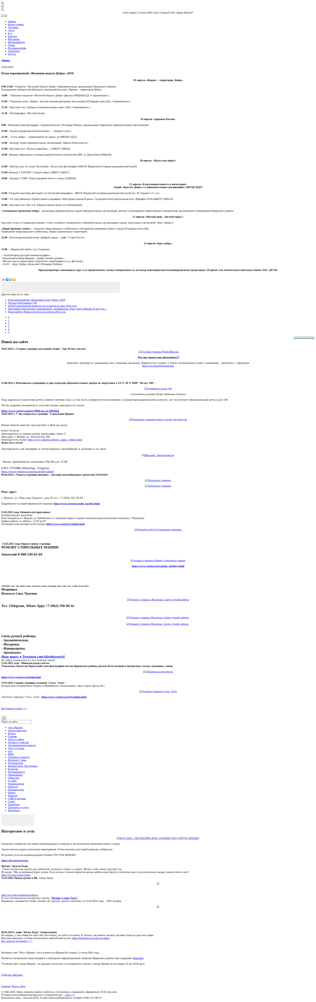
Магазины (13, 39)
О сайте (12, 780)
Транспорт (14, 51)
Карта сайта (18, 986)
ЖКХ (11, 754)
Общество (13, 777)
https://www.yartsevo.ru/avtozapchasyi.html (27, 471)
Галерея (12, 736)
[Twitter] (10, 279)
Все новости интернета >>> (17, 941)
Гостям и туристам (18, 742)
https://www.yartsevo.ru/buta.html (65, 524)
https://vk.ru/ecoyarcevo (15, 860)
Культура (13, 769)
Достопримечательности (22, 745)
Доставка (13, 27)
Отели (11, 45)
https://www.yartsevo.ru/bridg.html (21, 677)
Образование (15, 774)
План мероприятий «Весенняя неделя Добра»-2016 (36, 300)
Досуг (11, 30)
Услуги (12, 54)
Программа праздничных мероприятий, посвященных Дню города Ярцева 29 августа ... (57, 308)
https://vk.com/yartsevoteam (15, 875)
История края (15, 763)
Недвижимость (16, 42)
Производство (16, 789)
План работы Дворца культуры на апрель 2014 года (37, 311)
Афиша (12, 21)
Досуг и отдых (16, 748)
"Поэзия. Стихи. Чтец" (64, 898)
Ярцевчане (14, 810)
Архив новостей (17, 730)
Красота (12, 36)
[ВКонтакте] (7, 279)
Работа (11, 792)
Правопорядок (16, 783)
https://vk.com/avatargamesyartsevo (19, 895)
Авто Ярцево (15, 727)
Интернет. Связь (17, 760)
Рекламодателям (17, 48)
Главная (5, 986)
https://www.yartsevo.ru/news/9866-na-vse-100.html (30, 411)
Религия (12, 795)
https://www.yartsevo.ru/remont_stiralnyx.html (158, 566)
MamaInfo (138, 958)
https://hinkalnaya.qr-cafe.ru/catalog (90, 938)
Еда (10, 33)
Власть (12, 733)
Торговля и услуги (18, 807)
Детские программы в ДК (22, 303)
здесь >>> (70, 994)
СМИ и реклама (17, 798)
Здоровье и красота (18, 757)
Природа (13, 786)
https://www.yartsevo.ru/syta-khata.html (63, 697)
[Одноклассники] (14, 279)
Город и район (16, 739)
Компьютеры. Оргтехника (22, 766)
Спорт (11, 801)
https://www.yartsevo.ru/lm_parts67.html (77, 503)
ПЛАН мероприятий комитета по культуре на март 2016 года (42, 305)
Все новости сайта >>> (14, 708)
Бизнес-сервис (16, 24)
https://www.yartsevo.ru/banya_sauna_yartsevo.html (55, 439)
